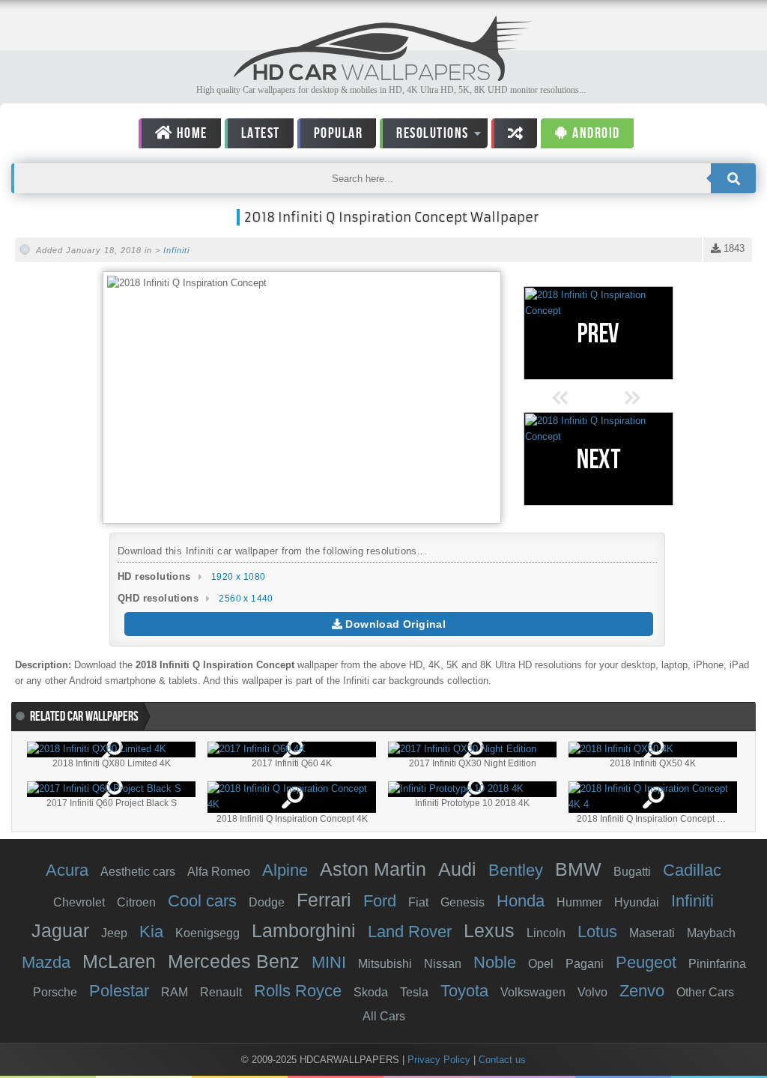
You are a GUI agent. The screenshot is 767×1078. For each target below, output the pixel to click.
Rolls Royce (298, 990)
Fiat (418, 902)
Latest (260, 133)
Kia (151, 931)
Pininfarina (717, 963)
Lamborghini (304, 930)
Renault (221, 992)
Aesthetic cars (137, 871)
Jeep (114, 933)
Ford (379, 900)
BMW (578, 869)
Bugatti (632, 871)
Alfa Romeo (218, 871)
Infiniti (176, 250)
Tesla (414, 992)
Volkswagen (533, 992)
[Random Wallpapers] (514, 133)
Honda (521, 900)
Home (190, 133)
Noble (494, 962)
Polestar (119, 990)
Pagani (585, 963)
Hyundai (636, 902)
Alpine (285, 870)
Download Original (394, 624)
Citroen (136, 902)
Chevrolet (79, 902)
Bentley (515, 870)
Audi (457, 869)
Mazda (46, 962)
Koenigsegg (207, 933)
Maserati (652, 933)
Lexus (489, 930)
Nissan (442, 963)
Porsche (55, 992)
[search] (733, 178)
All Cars (384, 1016)
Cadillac (692, 870)
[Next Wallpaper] (598, 459)
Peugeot (646, 962)
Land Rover (410, 931)
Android (594, 133)
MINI (329, 962)
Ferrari (324, 899)
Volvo (592, 992)
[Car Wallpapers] (383, 76)
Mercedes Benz (234, 961)
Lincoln (546, 933)
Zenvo (641, 990)
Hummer (579, 902)
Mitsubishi (385, 963)
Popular (338, 133)
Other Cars (705, 992)
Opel (541, 963)
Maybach (711, 933)
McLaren (119, 961)
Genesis (462, 902)
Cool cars (202, 900)
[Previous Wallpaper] (598, 333)
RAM (174, 992)
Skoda (371, 992)
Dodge (267, 902)
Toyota (464, 990)
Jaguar (60, 930)
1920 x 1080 (238, 577)
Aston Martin (373, 869)
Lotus (597, 931)
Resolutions (424, 136)
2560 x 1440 (246, 598)
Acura (67, 870)
